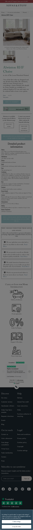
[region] (16, 520)
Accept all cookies (16, 526)
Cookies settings (16, 521)
